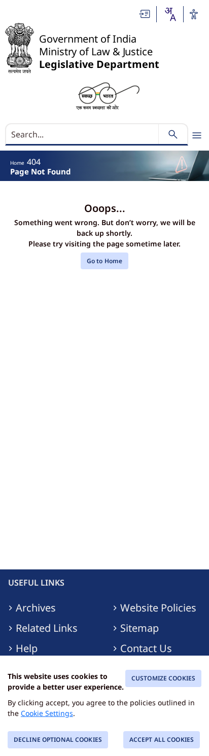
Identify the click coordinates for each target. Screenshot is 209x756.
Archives (36, 608)
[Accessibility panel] (194, 14)
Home (17, 162)
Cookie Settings (47, 713)
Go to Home (104, 261)
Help (27, 648)
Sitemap (139, 628)
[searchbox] (83, 134)
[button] (145, 14)
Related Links (47, 628)
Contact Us (146, 648)
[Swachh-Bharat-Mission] (107, 95)
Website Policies (158, 608)
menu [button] (197, 135)
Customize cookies (163, 678)
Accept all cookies (161, 739)
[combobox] (170, 14)
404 (34, 161)
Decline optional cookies (58, 739)
